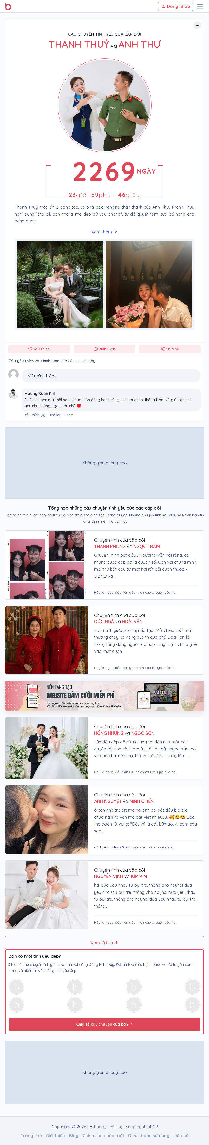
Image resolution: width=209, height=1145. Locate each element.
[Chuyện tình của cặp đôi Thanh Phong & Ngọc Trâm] (46, 565)
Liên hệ (181, 1135)
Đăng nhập (178, 6)
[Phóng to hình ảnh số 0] (60, 284)
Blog (74, 1135)
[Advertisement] (104, 463)
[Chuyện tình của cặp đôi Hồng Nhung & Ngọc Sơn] (46, 748)
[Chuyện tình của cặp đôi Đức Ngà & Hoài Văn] (46, 640)
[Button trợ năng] (197, 25)
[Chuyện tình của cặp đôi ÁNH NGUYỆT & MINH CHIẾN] (46, 819)
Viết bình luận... (42, 375)
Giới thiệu (55, 1135)
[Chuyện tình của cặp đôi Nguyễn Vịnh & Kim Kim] (46, 895)
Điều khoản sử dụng (148, 1135)
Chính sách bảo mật (103, 1135)
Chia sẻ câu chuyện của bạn (102, 1024)
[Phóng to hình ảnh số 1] (149, 284)
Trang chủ (31, 1135)
